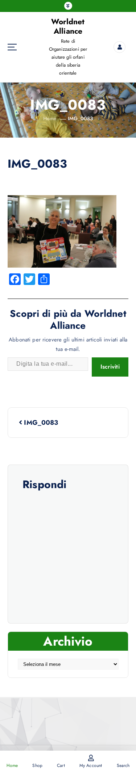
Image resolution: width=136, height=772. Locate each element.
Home (50, 118)
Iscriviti (110, 366)
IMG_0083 (80, 118)
